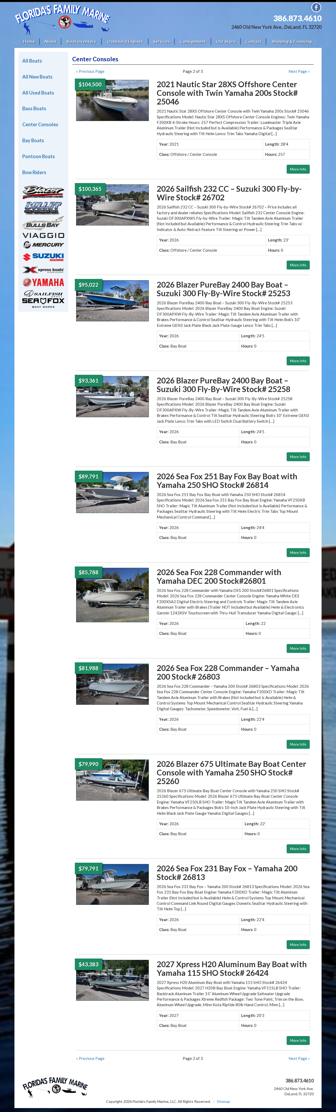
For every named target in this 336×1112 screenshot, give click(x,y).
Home (29, 41)
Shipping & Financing (292, 41)
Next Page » (299, 71)
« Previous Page (90, 71)
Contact (253, 41)
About (50, 41)
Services (161, 41)
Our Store (226, 41)
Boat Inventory (81, 41)
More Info (298, 169)
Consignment (193, 41)
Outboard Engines (125, 41)
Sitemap (223, 1101)
